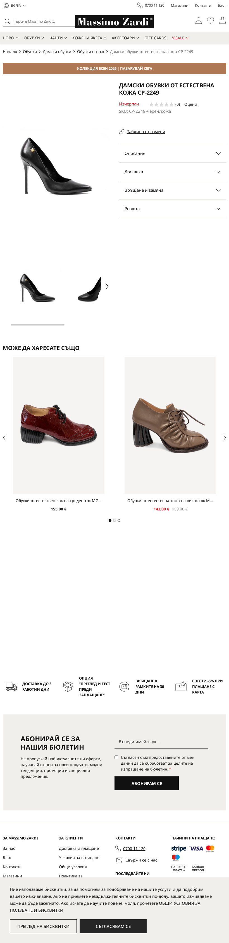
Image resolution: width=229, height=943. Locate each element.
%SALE (178, 37)
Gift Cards (155, 37)
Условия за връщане (79, 857)
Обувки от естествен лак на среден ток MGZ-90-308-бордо (59, 500)
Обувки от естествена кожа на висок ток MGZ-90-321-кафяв (170, 500)
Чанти (56, 37)
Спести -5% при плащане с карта (207, 686)
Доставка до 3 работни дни (36, 686)
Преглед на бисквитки (43, 926)
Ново (8, 37)
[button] (18, 6)
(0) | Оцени (186, 104)
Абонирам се (147, 783)
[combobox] (46, 21)
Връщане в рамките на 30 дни (149, 686)
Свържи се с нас (141, 860)
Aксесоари (123, 37)
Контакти (203, 5)
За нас (9, 848)
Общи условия (73, 866)
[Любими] (210, 20)
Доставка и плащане (79, 848)
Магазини (179, 5)
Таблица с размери (146, 131)
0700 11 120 (154, 5)
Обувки (32, 37)
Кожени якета (87, 37)
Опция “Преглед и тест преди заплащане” (94, 686)
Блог (222, 5)
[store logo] (114, 21)
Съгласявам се (113, 926)
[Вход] (198, 20)
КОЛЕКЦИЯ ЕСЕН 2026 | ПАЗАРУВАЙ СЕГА (114, 68)
